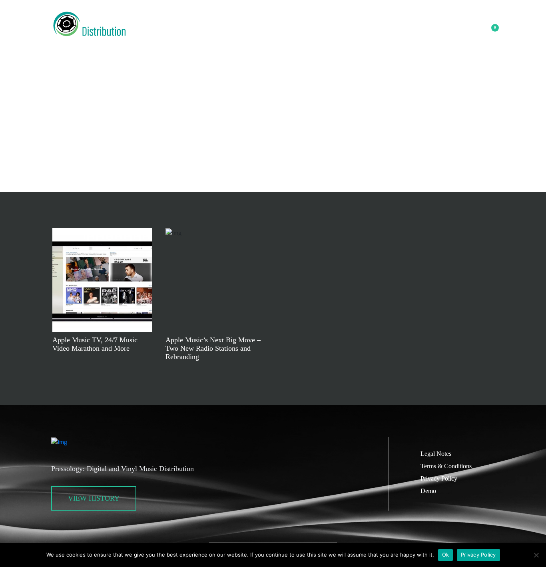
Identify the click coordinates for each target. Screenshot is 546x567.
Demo (428, 490)
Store (255, 34)
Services (185, 34)
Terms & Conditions (446, 466)
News (224, 34)
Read (102, 280)
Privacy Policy (438, 478)
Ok (445, 554)
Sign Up (289, 34)
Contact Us (333, 34)
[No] (536, 555)
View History (94, 498)
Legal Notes (435, 453)
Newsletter (254, 12)
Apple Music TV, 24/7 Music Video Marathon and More (94, 344)
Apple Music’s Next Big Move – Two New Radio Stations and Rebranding (213, 348)
